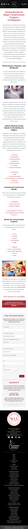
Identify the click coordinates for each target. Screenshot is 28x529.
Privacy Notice (8, 527)
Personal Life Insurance (14, 483)
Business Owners (14, 492)
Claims (14, 459)
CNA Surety (19, 58)
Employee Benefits (14, 510)
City (4, 360)
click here (12, 339)
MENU (25, 4)
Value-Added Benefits (14, 519)
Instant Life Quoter (14, 508)
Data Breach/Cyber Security (14, 503)
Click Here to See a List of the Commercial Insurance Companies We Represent (14, 304)
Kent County (14, 467)
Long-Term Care (14, 514)
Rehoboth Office (14, 460)
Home (14, 456)
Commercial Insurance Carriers (14, 504)
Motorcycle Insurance (14, 482)
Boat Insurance (14, 480)
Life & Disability (14, 513)
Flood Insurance (14, 477)
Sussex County (14, 469)
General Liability (14, 491)
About (14, 457)
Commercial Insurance (14, 489)
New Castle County (14, 466)
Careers (14, 462)
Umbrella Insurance (14, 479)
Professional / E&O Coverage (14, 495)
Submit (22, 376)
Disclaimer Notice (15, 527)
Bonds (14, 501)
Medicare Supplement (14, 516)
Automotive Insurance (14, 474)
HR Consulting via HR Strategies (14, 522)
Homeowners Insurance (14, 476)
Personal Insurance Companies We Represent (14, 485)
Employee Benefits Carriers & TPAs (14, 521)
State (4, 365)
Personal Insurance (14, 473)
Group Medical (14, 511)
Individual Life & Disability (14, 517)
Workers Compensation (14, 498)
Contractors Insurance (14, 494)
